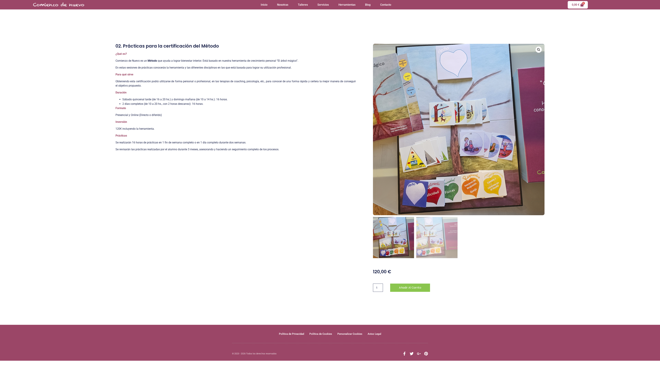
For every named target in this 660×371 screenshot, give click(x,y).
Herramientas (346, 4)
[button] (539, 50)
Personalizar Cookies (349, 333)
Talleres (303, 4)
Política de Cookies (320, 333)
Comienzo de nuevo (58, 5)
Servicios (323, 4)
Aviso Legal (374, 333)
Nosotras (282, 4)
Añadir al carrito (410, 288)
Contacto (385, 4)
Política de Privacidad (291, 333)
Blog (368, 4)
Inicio (264, 4)
